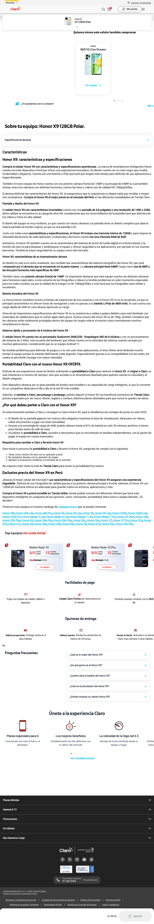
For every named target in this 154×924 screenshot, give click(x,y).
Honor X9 (81, 523)
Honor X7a (136, 520)
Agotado (137, 916)
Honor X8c (67, 523)
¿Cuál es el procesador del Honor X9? (89, 686)
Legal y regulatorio (110, 904)
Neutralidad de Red (53, 904)
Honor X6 (27, 520)
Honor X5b (141, 516)
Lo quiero (45, 567)
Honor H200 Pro (12, 516)
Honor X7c (14, 523)
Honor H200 (119, 513)
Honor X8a (40, 523)
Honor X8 (27, 523)
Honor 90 (88, 513)
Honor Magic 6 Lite (57, 516)
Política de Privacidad (90, 900)
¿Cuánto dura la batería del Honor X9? (90, 675)
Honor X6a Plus (43, 520)
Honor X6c (79, 520)
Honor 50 (58, 513)
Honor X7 (106, 520)
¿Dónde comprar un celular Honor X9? (90, 696)
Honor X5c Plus (125, 523)
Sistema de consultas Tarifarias (24, 904)
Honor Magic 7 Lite (81, 516)
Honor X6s (93, 520)
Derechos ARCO (113, 900)
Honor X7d (94, 523)
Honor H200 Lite (137, 513)
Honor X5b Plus (11, 520)
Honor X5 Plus (125, 516)
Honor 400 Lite (24, 513)
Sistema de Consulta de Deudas (82, 904)
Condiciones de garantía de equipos (58, 900)
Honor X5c (108, 523)
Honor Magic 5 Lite (33, 516)
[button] (141, 2)
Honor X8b (54, 523)
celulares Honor (67, 506)
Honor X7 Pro (120, 520)
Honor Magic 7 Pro (104, 516)
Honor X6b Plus (62, 520)
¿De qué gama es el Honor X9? (86, 665)
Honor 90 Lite (102, 513)
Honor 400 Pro (43, 513)
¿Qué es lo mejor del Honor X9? (86, 654)
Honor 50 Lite (73, 513)
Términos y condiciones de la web (20, 900)
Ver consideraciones (82, 758)
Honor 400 (8, 513)
